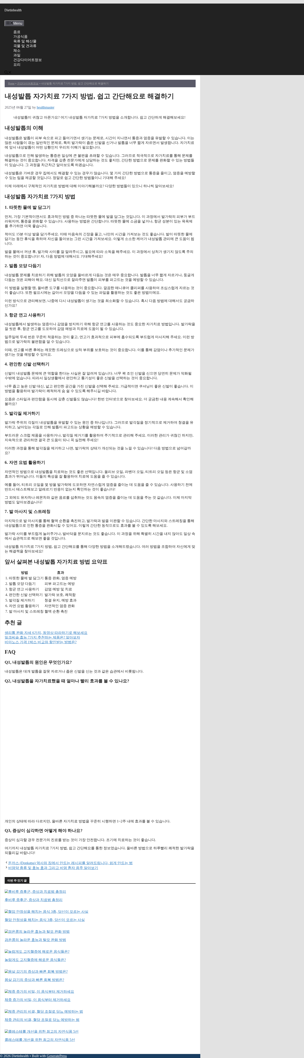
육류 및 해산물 (24, 41)
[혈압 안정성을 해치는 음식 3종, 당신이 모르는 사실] (46, 911)
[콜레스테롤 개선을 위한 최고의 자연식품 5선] (42, 1031)
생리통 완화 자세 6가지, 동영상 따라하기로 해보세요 (46, 633)
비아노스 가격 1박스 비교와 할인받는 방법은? (41, 642)
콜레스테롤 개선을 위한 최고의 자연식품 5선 (40, 1040)
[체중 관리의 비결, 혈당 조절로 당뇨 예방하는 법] (44, 1011)
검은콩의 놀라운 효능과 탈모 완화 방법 (35, 940)
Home (11, 83)
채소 (16, 50)
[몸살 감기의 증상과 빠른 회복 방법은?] (36, 971)
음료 (16, 32)
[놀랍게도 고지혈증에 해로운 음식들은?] (37, 951)
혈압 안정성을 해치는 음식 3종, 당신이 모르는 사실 (45, 920)
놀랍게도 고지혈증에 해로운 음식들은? (35, 960)
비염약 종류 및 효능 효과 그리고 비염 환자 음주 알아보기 (53, 868)
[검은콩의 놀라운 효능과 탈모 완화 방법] (37, 931)
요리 (16, 64)
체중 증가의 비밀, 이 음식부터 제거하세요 (38, 1000)
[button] (8, 73)
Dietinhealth (13, 10)
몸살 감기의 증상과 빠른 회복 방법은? (34, 980)
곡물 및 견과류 (24, 46)
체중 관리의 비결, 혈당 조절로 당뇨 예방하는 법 (42, 1020)
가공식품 (20, 36)
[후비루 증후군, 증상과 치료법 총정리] (35, 891)
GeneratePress (57, 1056)
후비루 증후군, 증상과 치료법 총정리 (34, 900)
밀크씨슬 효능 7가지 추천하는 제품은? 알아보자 (42, 637)
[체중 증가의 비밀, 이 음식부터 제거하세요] (39, 991)
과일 (16, 55)
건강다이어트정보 (27, 60)
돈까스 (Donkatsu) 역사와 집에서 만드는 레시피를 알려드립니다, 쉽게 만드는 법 (70, 863)
